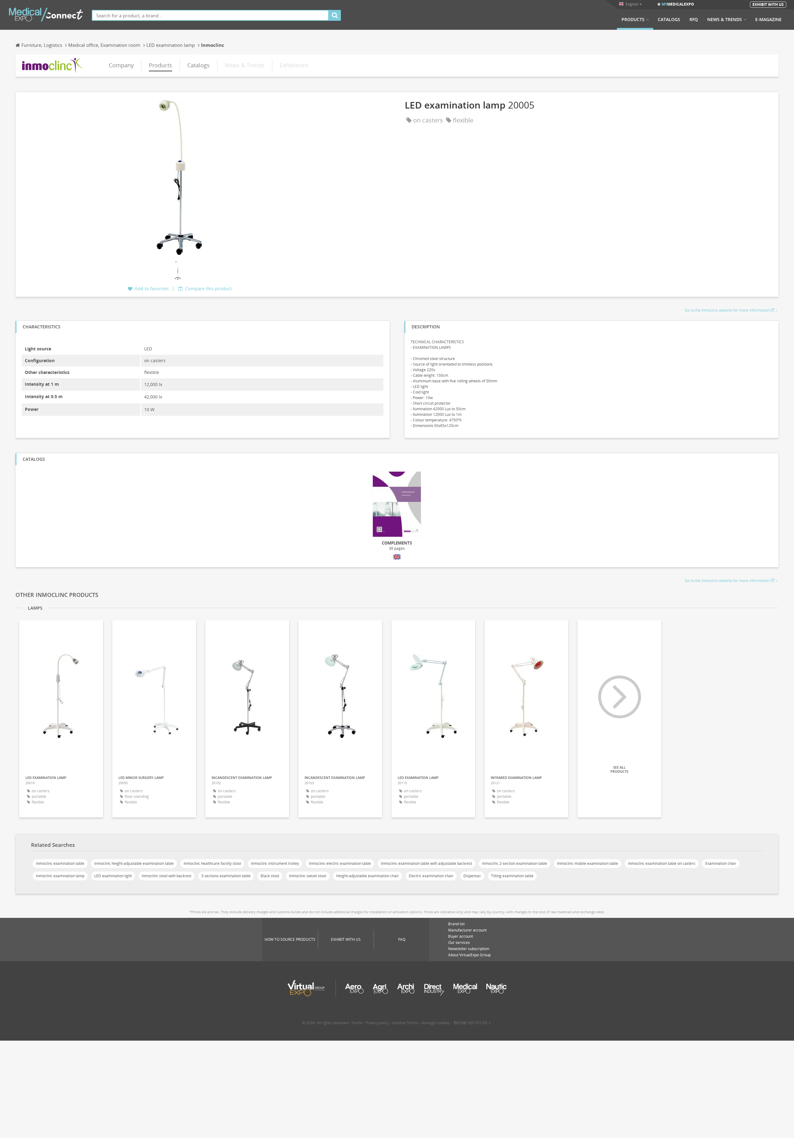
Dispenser (472, 875)
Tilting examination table (512, 875)
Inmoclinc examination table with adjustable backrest (426, 863)
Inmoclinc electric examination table (340, 863)
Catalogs (669, 19)
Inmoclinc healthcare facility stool (212, 863)
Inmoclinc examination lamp (60, 875)
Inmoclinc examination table (60, 863)
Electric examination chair (431, 875)
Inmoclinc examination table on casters (661, 863)
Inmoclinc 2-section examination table (514, 863)
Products (633, 19)
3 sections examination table (226, 875)
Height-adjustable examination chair (367, 875)
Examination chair (720, 863)
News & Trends (724, 19)
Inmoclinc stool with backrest (166, 875)
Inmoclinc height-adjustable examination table (134, 863)
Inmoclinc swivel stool (307, 875)
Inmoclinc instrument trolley (275, 863)
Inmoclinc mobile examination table (587, 863)
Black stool (270, 875)
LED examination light (113, 875)
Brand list (456, 924)
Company (121, 65)
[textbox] (210, 15)
